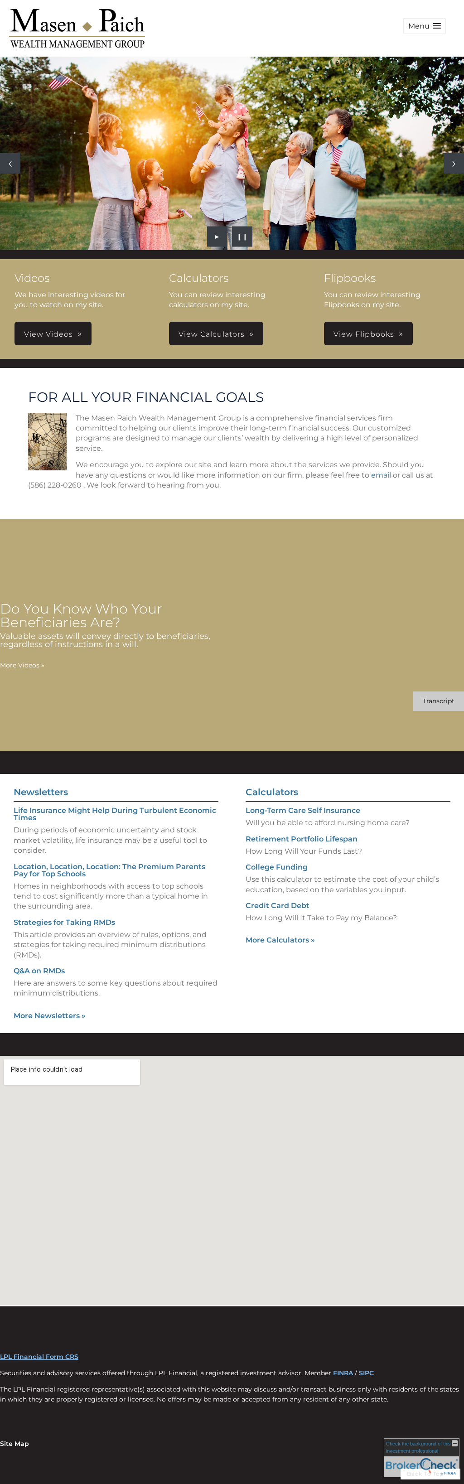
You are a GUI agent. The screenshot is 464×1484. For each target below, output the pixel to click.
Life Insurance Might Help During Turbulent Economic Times (115, 814)
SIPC (366, 1373)
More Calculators (280, 940)
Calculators (272, 792)
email (381, 475)
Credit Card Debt (277, 905)
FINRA (343, 1373)
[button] (424, 26)
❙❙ (242, 236)
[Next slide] (454, 163)
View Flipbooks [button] (364, 334)
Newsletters (41, 792)
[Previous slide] (10, 163)
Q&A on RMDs (39, 971)
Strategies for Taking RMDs (64, 922)
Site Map (14, 1444)
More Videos (22, 665)
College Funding (277, 867)
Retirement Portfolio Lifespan (302, 839)
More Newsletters (50, 1015)
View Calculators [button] (212, 334)
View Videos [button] (48, 334)
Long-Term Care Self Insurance (303, 810)
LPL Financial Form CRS (39, 1357)
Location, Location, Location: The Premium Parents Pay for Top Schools (109, 870)
